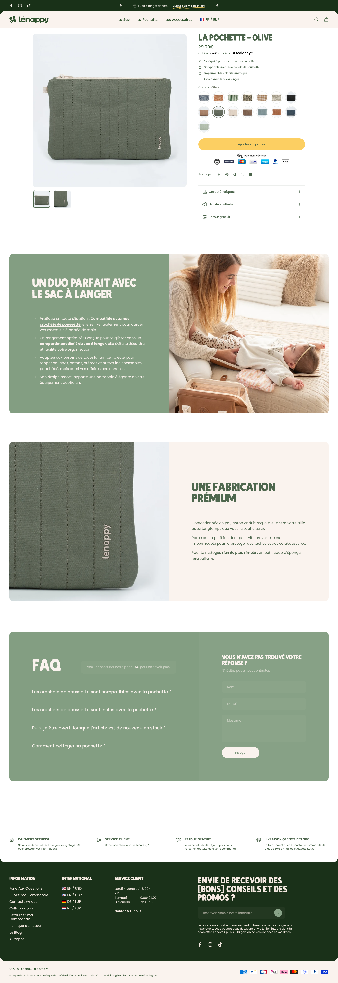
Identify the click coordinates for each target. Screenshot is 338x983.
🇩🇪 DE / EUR (71, 902)
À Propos (16, 939)
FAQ (136, 667)
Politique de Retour (25, 926)
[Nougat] (233, 112)
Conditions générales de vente (120, 975)
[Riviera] (233, 97)
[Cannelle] (204, 112)
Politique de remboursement (25, 975)
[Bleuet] (291, 112)
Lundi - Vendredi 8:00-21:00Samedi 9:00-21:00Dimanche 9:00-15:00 (136, 895)
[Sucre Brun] (276, 112)
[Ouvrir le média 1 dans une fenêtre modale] (110, 110)
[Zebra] (204, 97)
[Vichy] (262, 97)
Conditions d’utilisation (87, 975)
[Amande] (204, 126)
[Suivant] (217, 5)
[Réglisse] (291, 97)
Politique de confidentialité (58, 975)
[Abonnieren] (278, 913)
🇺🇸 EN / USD (72, 888)
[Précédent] (121, 5)
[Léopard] (247, 97)
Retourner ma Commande (21, 917)
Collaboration (21, 908)
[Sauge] (262, 112)
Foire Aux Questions (25, 888)
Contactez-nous (23, 902)
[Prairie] (276, 97)
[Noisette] (247, 112)
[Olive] (218, 112)
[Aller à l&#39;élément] (41, 199)
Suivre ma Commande (28, 895)
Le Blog (15, 932)
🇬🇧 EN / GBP (72, 895)
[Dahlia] (218, 97)
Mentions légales (148, 975)
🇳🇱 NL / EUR (71, 908)
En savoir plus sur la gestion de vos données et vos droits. (252, 932)
